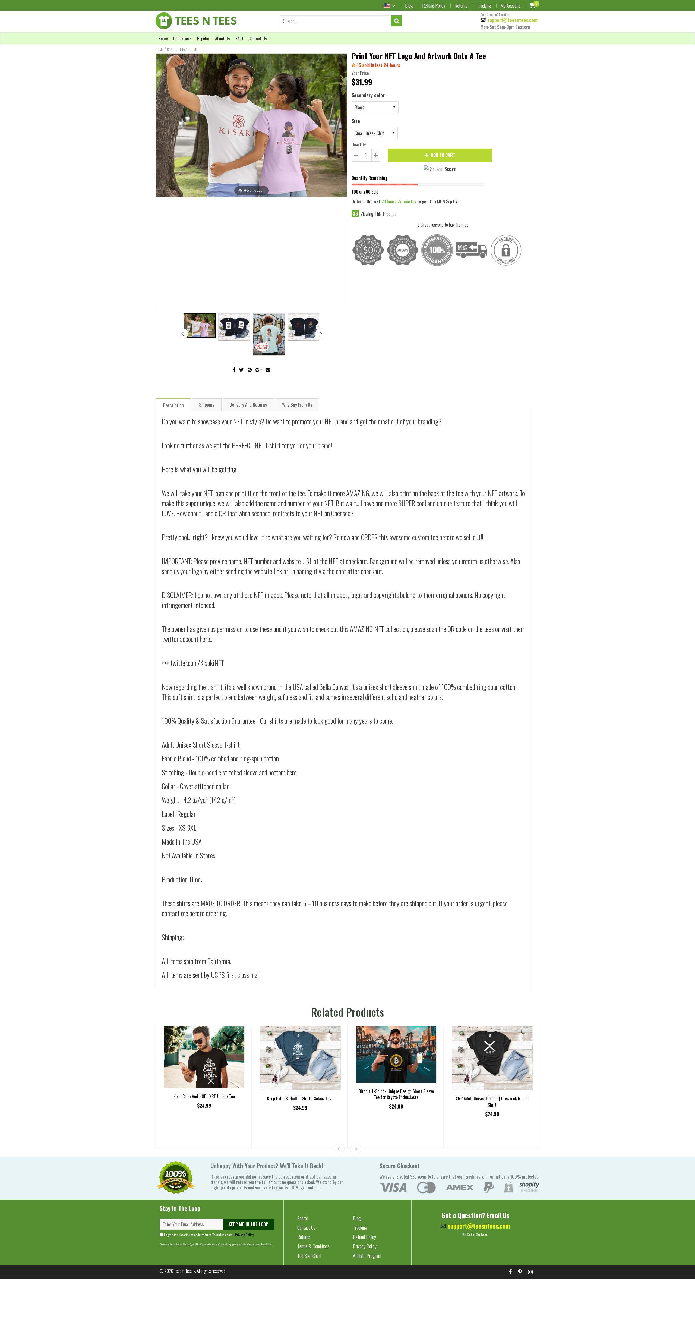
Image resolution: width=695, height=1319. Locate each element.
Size (356, 120)
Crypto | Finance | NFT (182, 49)
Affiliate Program (367, 1255)
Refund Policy (433, 5)
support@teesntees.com (512, 19)
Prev (182, 333)
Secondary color (368, 95)
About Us (222, 38)
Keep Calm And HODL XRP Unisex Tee (204, 1096)
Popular (203, 38)
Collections (182, 38)
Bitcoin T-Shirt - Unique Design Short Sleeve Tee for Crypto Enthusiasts (396, 1094)
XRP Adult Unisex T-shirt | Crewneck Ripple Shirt (492, 1101)
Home (163, 38)
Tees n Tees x (184, 1271)
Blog (409, 5)
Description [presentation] (173, 405)
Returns (460, 5)
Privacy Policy (244, 1234)
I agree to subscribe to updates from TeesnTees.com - (208, 1234)
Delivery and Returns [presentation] (248, 404)
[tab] (173, 404)
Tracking (484, 5)
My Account (510, 5)
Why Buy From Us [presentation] (297, 404)
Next (320, 333)
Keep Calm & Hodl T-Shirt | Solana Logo (300, 1098)
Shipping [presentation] (206, 404)
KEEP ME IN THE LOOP (248, 1224)
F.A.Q (239, 38)
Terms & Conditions (313, 1246)
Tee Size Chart (309, 1255)
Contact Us (257, 38)
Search (303, 1218)
